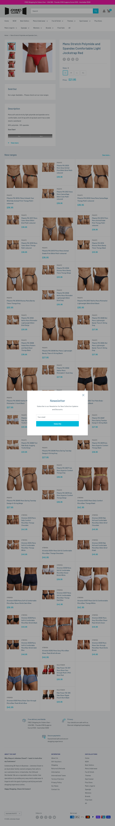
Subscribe (57, 424)
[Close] (83, 394)
